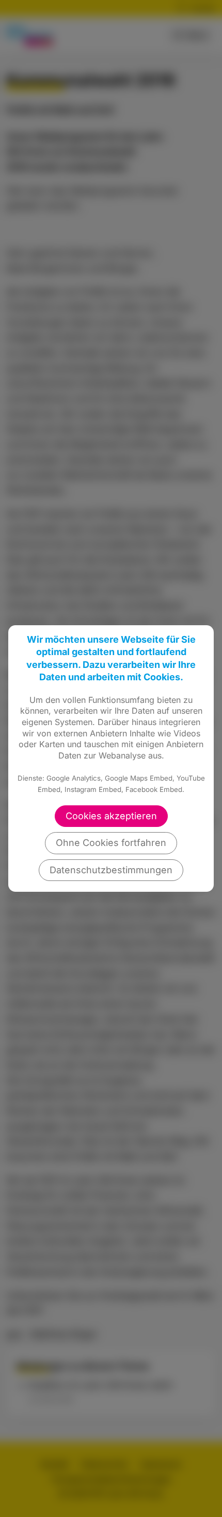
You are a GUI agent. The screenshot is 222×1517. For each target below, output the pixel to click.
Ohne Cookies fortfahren (111, 842)
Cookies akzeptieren (111, 815)
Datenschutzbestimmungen (111, 870)
